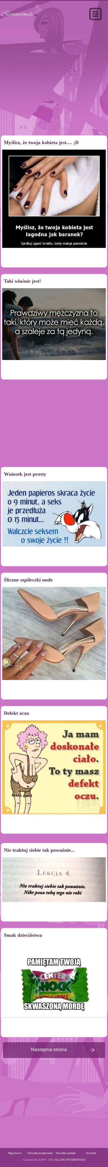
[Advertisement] (54, 89)
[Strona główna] (22, 17)
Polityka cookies (66, 1153)
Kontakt (91, 1153)
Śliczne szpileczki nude (28, 580)
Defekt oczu (16, 713)
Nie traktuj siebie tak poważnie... (39, 850)
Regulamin (15, 1153)
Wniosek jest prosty (25, 474)
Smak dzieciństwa (23, 935)
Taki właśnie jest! (22, 281)
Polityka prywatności (40, 1153)
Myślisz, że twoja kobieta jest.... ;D (41, 142)
